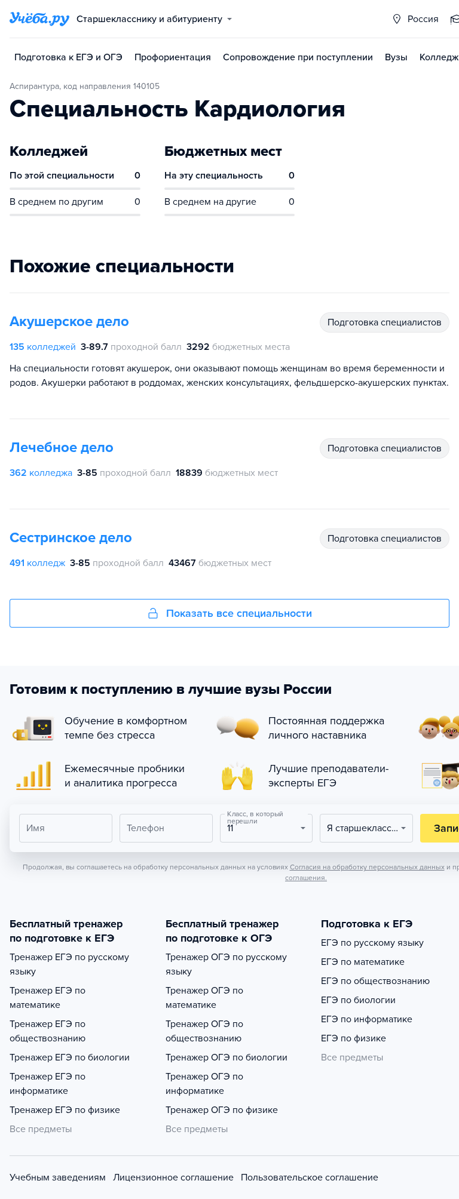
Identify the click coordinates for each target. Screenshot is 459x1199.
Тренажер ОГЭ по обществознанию (204, 1031)
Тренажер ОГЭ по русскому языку (226, 964)
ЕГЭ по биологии (358, 1000)
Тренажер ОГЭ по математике (204, 998)
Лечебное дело (62, 447)
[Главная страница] (39, 19)
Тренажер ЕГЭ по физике (65, 1110)
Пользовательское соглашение (309, 1177)
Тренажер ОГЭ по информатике (204, 1084)
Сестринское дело (71, 537)
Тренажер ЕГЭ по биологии (70, 1057)
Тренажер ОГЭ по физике (222, 1110)
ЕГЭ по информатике (366, 1019)
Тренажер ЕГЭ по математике (47, 998)
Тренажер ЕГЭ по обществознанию (47, 1031)
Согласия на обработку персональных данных (367, 867)
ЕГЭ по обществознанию (375, 981)
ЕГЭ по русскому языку (372, 943)
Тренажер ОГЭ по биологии (226, 1057)
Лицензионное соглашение (173, 1177)
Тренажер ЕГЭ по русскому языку (69, 964)
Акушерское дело (69, 321)
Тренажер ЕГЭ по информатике (47, 1084)
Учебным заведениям (58, 1177)
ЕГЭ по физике (353, 1038)
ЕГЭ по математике (363, 962)
